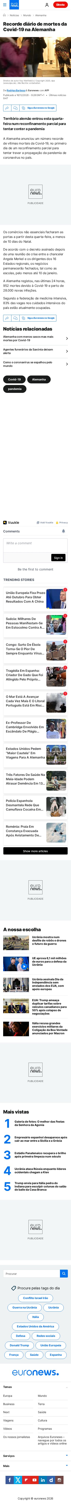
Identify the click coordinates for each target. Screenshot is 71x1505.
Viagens (8, 1420)
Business (8, 1403)
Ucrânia (53, 1307)
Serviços (9, 1455)
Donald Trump (19, 1345)
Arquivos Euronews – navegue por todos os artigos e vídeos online (52, 1440)
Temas (7, 1386)
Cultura (42, 1420)
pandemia (14, 388)
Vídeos (7, 1428)
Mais (6, 1466)
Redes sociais (46, 1335)
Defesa (20, 1335)
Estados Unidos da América (35, 1326)
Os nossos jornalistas (16, 1436)
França (14, 1354)
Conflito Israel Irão (35, 1298)
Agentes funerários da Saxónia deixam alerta (28, 351)
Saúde (34, 1354)
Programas (45, 1428)
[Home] (4, 15)
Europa (7, 1395)
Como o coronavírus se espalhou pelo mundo (27, 364)
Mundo (27, 15)
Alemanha (40, 15)
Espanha (56, 1354)
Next (6, 1412)
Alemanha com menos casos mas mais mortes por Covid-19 (28, 338)
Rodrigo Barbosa (16, 90)
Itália (35, 1317)
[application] (35, 57)
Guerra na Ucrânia (24, 1307)
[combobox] (35, 1274)
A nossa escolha (22, 929)
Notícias (14, 15)
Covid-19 (14, 379)
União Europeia (50, 1345)
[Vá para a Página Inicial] (14, 4)
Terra (41, 1403)
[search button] (64, 1274)
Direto (60, 4)
